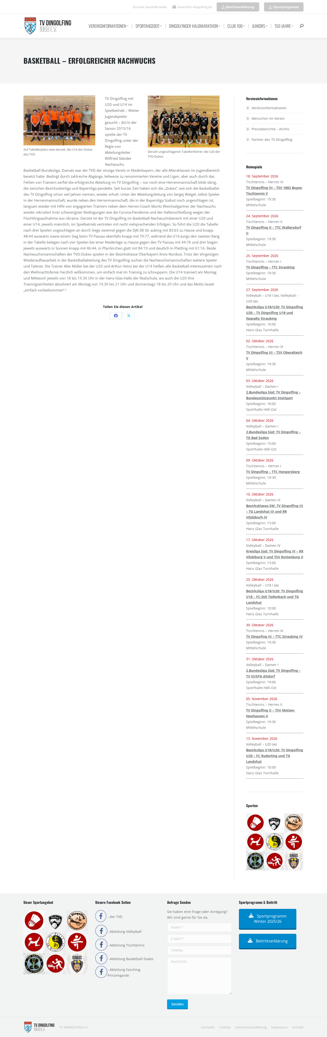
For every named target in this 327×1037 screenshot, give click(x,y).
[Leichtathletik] (294, 842)
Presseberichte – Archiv (270, 129)
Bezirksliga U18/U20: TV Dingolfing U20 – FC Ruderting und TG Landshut (274, 756)
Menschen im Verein (268, 118)
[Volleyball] (294, 861)
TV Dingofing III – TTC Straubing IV (274, 636)
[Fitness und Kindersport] (255, 842)
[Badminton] (255, 822)
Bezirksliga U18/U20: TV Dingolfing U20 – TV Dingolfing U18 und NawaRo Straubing (274, 313)
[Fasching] (294, 822)
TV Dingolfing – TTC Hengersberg (273, 471)
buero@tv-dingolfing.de (195, 7)
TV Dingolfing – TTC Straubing (270, 267)
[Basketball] (274, 822)
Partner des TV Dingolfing (272, 139)
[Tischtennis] (274, 861)
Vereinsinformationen (269, 108)
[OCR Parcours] (255, 861)
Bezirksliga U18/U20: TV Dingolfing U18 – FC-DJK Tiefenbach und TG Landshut (274, 597)
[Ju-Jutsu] (274, 842)
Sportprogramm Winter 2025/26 (270, 918)
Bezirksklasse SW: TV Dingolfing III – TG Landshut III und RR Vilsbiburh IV (274, 511)
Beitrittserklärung (271, 941)
